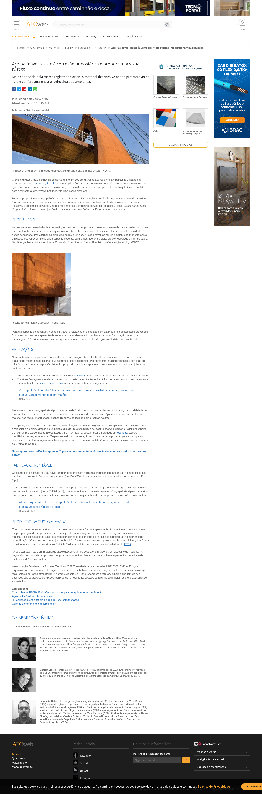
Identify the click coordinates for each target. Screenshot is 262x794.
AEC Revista (72, 36)
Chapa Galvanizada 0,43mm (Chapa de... (193, 132)
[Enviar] (186, 760)
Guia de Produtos (49, 36)
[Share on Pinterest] (24, 90)
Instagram (86, 778)
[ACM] (166, 118)
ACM (155, 130)
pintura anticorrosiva (51, 383)
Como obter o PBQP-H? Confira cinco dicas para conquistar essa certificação (57, 592)
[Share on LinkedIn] (30, 90)
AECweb (20, 47)
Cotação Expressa (135, 36)
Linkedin (85, 770)
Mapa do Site (20, 762)
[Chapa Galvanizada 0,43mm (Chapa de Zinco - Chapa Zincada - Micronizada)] (195, 118)
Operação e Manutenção (211, 766)
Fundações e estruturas (92, 47)
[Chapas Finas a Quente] (166, 85)
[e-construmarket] (208, 743)
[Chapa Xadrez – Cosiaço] (195, 85)
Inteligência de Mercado (210, 759)
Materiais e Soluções (61, 47)
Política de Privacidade (214, 786)
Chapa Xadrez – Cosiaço (195, 97)
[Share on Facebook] (14, 90)
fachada (80, 375)
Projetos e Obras (206, 752)
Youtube (85, 763)
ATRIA (127, 544)
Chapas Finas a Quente (165, 97)
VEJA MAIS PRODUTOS (180, 144)
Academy (91, 36)
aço (141, 339)
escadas (122, 432)
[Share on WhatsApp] (35, 90)
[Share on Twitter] (19, 90)
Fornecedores (110, 36)
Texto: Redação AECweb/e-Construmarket (30, 110)
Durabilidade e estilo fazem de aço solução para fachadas (45, 599)
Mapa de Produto (22, 766)
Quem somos (20, 758)
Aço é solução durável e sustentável (33, 596)
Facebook (85, 755)
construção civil (45, 183)
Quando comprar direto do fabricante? (34, 603)
